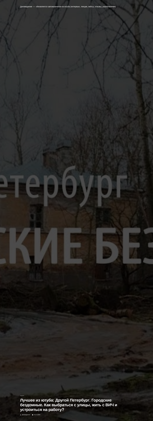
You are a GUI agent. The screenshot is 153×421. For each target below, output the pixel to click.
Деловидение (26, 6)
